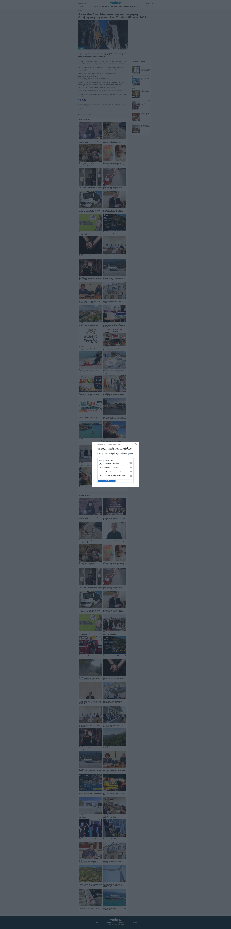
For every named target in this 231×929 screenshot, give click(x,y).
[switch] (130, 463)
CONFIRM (107, 480)
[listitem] (115, 460)
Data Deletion (108, 484)
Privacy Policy (122, 484)
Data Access (115, 484)
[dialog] (115, 464)
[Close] (136, 444)
